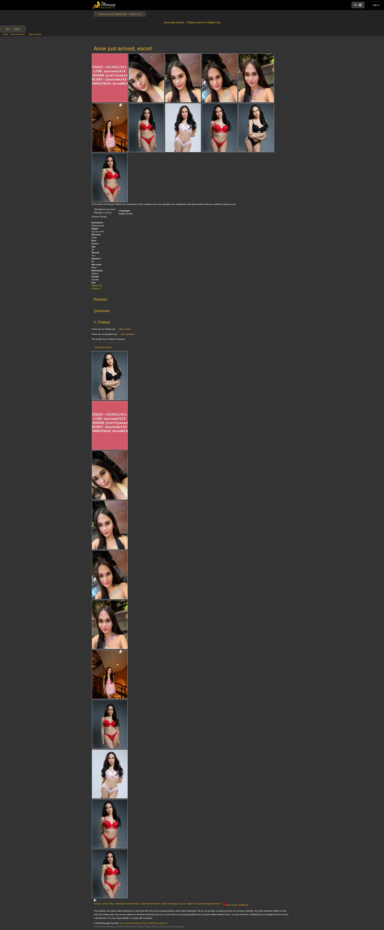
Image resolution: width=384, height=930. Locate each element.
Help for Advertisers (150, 903)
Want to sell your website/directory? (204, 903)
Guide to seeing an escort (173, 903)
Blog (112, 903)
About (105, 903)
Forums (97, 903)
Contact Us (161, 923)
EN (355, 5)
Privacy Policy (140, 923)
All (7, 29)
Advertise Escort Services (127, 903)
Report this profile (103, 347)
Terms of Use (125, 923)
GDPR (152, 923)
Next (17, 29)
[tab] (192, 298)
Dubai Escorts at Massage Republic (104, 5)
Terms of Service (170, 926)
